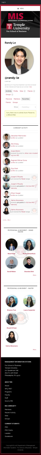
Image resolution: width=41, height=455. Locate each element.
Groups (9, 94)
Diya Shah (14, 168)
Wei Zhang (14, 144)
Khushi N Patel (12, 328)
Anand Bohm (15, 151)
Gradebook (9, 436)
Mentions (17, 99)
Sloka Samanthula (29, 253)
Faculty (7, 395)
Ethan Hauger (15, 193)
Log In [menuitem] (4, 2)
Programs (8, 392)
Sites (22, 91)
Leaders (7, 433)
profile (13, 138)
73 (8, 220)
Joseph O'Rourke (17, 177)
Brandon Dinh (29, 271)
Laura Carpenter (29, 310)
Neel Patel (11, 253)
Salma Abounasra (17, 200)
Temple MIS (20, 17)
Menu (22, 8)
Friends (31, 91)
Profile (15, 91)
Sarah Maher (11, 271)
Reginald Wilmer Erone (19, 160)
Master (23, 179)
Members (8, 409)
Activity (9, 91)
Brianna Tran (11, 310)
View (30, 87)
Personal (9, 99)
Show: (16, 107)
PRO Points (9, 430)
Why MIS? (8, 389)
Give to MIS (9, 401)
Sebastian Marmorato (18, 136)
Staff (6, 398)
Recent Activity (10, 413)
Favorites (25, 99)
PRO (6, 427)
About (7, 386)
